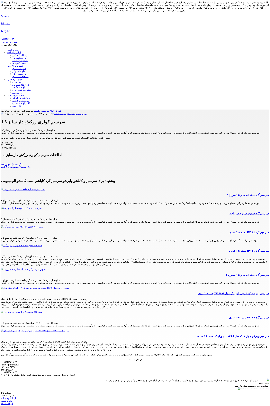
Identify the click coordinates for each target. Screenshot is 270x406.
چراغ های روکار (19, 74)
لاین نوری (16, 82)
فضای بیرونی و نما (15, 95)
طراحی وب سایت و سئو (261, 388)
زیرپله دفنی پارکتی (21, 100)
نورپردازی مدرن (14, 79)
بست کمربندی (19, 63)
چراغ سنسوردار (19, 58)
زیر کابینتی (17, 92)
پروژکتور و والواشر (21, 98)
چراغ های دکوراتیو (20, 84)
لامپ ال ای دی (19, 68)
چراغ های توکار (19, 71)
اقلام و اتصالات (14, 52)
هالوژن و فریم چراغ (21, 90)
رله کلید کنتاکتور (20, 55)
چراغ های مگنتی (20, 87)
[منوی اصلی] (2, 45)
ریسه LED (17, 106)
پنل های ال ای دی (20, 76)
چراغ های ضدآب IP (21, 103)
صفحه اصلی (12, 50)
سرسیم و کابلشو (20, 60)
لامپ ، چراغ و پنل (15, 66)
